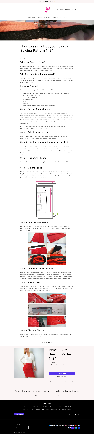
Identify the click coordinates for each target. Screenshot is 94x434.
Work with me (62, 409)
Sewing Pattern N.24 (60, 113)
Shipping (51, 364)
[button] (34, 17)
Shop (32, 409)
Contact (69, 409)
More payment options (62, 376)
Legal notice (26, 409)
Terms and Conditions (43, 406)
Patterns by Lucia (22, 432)
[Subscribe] (58, 395)
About (47, 409)
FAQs (34, 406)
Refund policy (68, 406)
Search (29, 406)
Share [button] (23, 58)
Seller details (53, 409)
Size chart (37, 409)
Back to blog (48, 342)
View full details (69, 382)
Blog (43, 409)
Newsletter (23, 406)
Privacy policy (53, 406)
